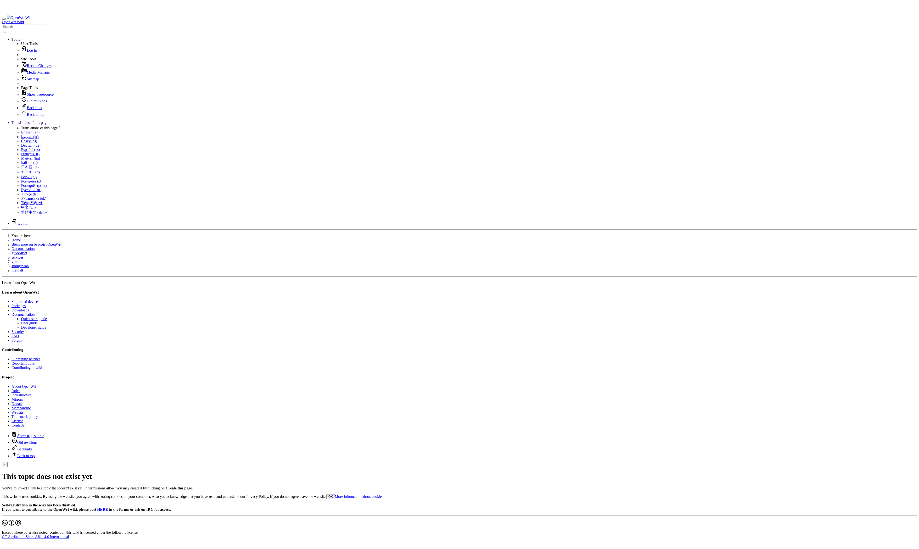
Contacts (18, 425)
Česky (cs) (29, 141)
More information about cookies (359, 496)
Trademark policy (24, 417)
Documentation (23, 249)
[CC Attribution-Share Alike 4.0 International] (11, 524)
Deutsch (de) (30, 145)
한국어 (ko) (30, 172)
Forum (16, 340)
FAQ (15, 336)
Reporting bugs (23, 363)
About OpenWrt (23, 386)
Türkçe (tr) (29, 194)
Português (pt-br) (34, 185)
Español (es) (30, 150)
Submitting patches (25, 359)
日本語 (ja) (30, 167)
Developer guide (33, 327)
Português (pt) (31, 181)
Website (17, 412)
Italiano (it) (29, 163)
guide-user (19, 253)
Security (17, 332)
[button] (15, 39)
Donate (16, 404)
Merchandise (21, 408)
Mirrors (17, 399)
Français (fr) (30, 154)
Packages (18, 306)
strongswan (20, 266)
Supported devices (25, 301)
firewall (17, 270)
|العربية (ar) (30, 137)
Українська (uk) (33, 198)
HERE (102, 509)
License (17, 421)
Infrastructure (21, 395)
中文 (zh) (28, 207)
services (17, 257)
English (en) (30, 132)
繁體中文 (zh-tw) (34, 212)
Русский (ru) (31, 190)
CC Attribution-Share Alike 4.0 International (35, 537)
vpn (14, 262)
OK (330, 497)
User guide (29, 323)
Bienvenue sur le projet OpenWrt (36, 244)
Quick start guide (34, 319)
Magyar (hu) (30, 158)
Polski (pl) (29, 177)
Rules (15, 391)
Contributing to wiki (26, 368)
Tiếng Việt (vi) (32, 203)
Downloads (20, 310)
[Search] (4, 32)
